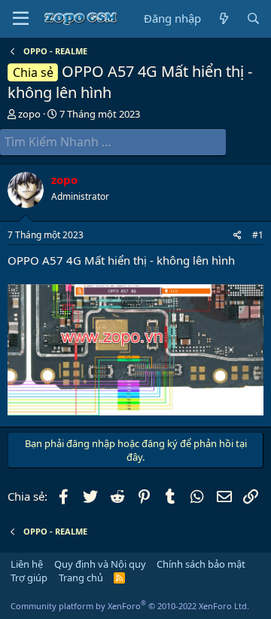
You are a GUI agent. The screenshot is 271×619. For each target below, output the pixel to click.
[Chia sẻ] (237, 235)
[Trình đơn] (20, 19)
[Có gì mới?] (223, 18)
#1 (257, 234)
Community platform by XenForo (130, 605)
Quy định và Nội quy (100, 564)
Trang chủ (81, 577)
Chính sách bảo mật (201, 564)
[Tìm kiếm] (253, 18)
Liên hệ (27, 564)
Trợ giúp (29, 577)
